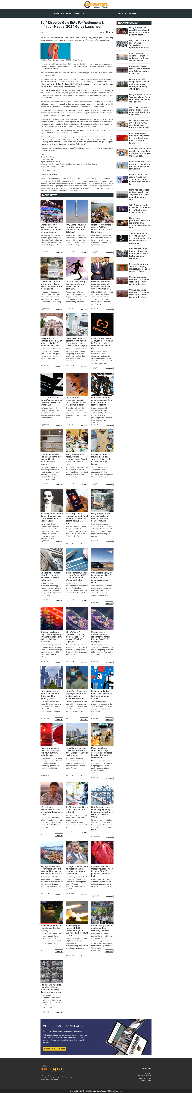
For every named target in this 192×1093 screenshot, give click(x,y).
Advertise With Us (145, 1076)
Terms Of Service (145, 1078)
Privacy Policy (146, 1081)
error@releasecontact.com (81, 183)
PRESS (76, 14)
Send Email (50, 159)
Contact (148, 1073)
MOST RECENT (66, 14)
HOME (56, 14)
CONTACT (85, 14)
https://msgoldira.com (55, 166)
